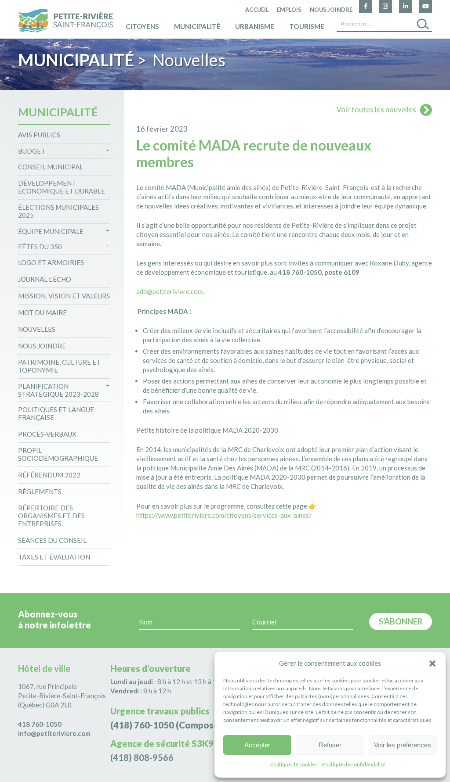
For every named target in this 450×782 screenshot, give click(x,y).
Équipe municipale (50, 231)
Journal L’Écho (44, 279)
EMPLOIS (289, 10)
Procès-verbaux (47, 434)
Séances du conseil (52, 540)
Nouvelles (36, 329)
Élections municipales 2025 (58, 211)
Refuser (330, 745)
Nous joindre (331, 10)
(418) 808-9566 (142, 757)
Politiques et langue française (56, 413)
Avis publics (39, 135)
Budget (31, 151)
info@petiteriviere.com (54, 733)
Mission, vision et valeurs (64, 296)
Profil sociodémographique (58, 454)
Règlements (40, 491)
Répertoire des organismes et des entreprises (51, 515)
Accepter (257, 745)
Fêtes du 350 (40, 247)
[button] (432, 663)
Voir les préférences (402, 745)
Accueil (257, 10)
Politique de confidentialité (353, 764)
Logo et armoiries (51, 262)
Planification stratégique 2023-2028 (58, 390)
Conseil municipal (50, 167)
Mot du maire (42, 312)
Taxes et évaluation (54, 557)
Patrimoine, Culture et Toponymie (59, 366)
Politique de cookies (294, 764)
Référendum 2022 (49, 475)
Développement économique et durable (61, 187)
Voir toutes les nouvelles (376, 109)
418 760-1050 (40, 724)
